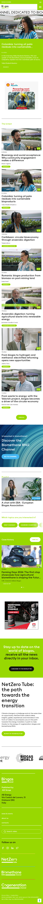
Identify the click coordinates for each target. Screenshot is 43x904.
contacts (5, 823)
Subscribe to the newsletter (21, 669)
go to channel (10, 457)
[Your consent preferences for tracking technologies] (39, 900)
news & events (7, 814)
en (40, 2)
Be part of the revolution (13, 733)
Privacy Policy (5, 895)
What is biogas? (9, 525)
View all (21, 417)
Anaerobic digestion (28, 525)
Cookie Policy (14, 895)
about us (5, 818)
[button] (21, 587)
